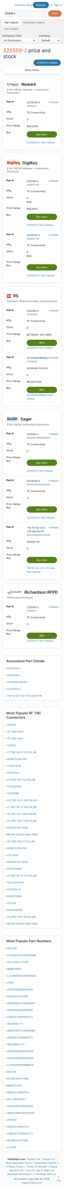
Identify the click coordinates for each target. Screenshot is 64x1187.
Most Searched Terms (19, 1162)
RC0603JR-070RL (17, 1140)
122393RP (13, 793)
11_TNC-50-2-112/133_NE (22, 752)
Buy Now (42, 134)
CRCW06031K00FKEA (20, 1106)
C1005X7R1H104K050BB (21, 955)
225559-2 (33, 181)
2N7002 (12, 1119)
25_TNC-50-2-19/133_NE (22, 820)
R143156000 (14, 868)
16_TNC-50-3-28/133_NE (21, 813)
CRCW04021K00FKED (20, 1010)
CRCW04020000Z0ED (20, 1058)
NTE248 (12, 948)
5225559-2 (33, 102)
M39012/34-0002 (17, 862)
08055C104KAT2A (18, 1092)
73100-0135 (14, 765)
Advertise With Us (45, 1174)
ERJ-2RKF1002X (16, 1099)
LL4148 (11, 1147)
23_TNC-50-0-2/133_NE (21, 779)
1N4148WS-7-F (16, 1044)
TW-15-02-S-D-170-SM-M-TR (24, 695)
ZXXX (10, 982)
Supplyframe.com (32, 1182)
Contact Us (33, 1159)
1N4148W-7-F (15, 1023)
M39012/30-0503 (17, 827)
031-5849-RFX (15, 882)
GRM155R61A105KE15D (20, 1113)
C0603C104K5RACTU (20, 1037)
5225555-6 (14, 889)
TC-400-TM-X (15, 731)
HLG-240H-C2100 (17, 962)
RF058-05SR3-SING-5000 (22, 834)
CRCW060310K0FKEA (20, 989)
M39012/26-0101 (17, 759)
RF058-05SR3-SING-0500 (22, 923)
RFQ (41, 342)
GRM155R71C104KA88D (21, 1030)
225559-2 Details (47, 62)
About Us (48, 1159)
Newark (27, 88)
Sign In (58, 5)
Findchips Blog (23, 5)
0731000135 (14, 786)
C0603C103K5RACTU (20, 1133)
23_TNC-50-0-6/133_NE (21, 916)
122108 (11, 724)
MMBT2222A (15, 1085)
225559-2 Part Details (40, 225)
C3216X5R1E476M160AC (21, 975)
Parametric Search (45, 1162)
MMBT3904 (14, 968)
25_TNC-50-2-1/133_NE (21, 841)
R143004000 (14, 910)
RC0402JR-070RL (17, 996)
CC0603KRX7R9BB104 (20, 1064)
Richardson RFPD (32, 594)
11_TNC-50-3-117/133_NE (22, 875)
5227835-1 (13, 772)
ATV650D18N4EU (37, 357)
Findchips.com (4, 5)
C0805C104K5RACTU (20, 1016)
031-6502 (13, 855)
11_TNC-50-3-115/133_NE (22, 807)
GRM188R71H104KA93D (21, 1003)
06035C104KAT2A (18, 1126)
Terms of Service (37, 1166)
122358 (11, 903)
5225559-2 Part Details (41, 142)
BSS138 (11, 1071)
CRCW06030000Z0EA (20, 1051)
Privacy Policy (15, 1166)
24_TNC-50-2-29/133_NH (22, 800)
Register (41, 5)
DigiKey (27, 166)
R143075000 (14, 896)
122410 (11, 745)
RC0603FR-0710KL (18, 1078)
